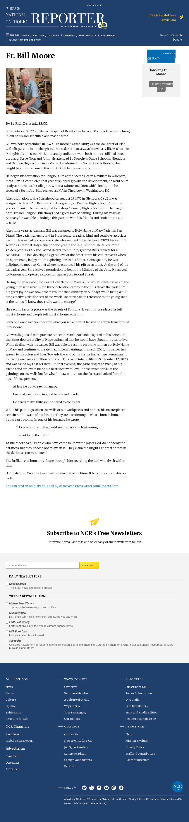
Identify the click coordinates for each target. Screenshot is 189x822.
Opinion (69, 35)
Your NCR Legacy (75, 712)
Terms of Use (94, 799)
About (129, 734)
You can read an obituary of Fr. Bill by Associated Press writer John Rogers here (62, 486)
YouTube (106, 788)
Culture (53, 35)
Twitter (91, 788)
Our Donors (72, 718)
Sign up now (168, 20)
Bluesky (84, 788)
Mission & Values (137, 740)
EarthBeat (108, 35)
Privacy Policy (135, 747)
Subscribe (177, 35)
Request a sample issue (141, 718)
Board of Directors (137, 760)
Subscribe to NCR (137, 687)
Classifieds (13, 756)
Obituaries (13, 762)
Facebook (99, 788)
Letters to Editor (75, 753)
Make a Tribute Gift (162, 86)
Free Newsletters (137, 706)
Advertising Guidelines (75, 799)
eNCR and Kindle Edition (142, 712)
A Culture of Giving (76, 699)
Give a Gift (132, 699)
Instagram (113, 788)
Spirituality (88, 35)
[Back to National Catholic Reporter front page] (56, 21)
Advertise (12, 769)
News (25, 35)
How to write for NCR (78, 740)
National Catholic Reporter (177, 786)
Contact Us (71, 734)
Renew (164, 35)
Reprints (70, 766)
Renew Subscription (139, 693)
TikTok (121, 788)
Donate (177, 39)
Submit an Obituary (161, 56)
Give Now (70, 687)
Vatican (38, 35)
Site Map (122, 799)
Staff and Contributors (140, 753)
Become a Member (76, 693)
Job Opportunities (76, 747)
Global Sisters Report (25, 40)
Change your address (78, 760)
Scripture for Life (17, 718)
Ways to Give (72, 706)
